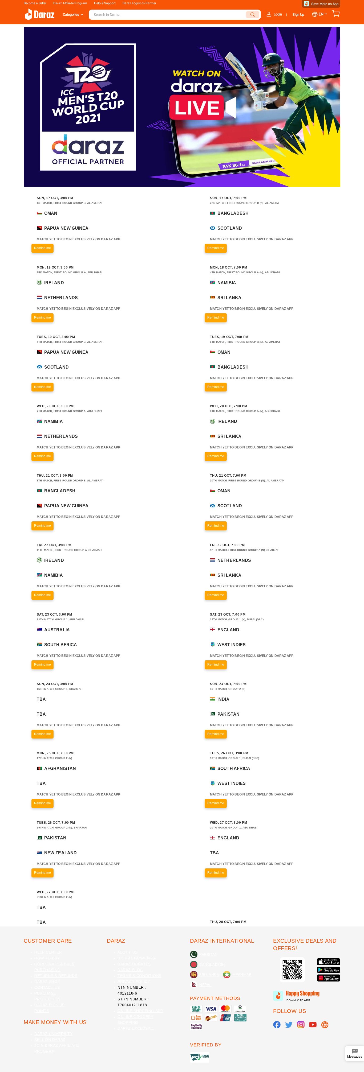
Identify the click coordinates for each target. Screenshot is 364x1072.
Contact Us (47, 987)
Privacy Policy (134, 981)
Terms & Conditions (139, 976)
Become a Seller (35, 3)
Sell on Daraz (50, 1039)
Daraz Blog (130, 970)
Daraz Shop (47, 981)
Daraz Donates (134, 964)
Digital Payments (136, 958)
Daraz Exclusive (136, 1028)
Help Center (48, 952)
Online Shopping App (140, 1011)
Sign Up (298, 15)
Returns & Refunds (55, 976)
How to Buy (47, 958)
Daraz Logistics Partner (139, 3)
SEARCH (252, 14)
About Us (128, 952)
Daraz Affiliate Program (70, 3)
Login (278, 14)
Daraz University (53, 1034)
